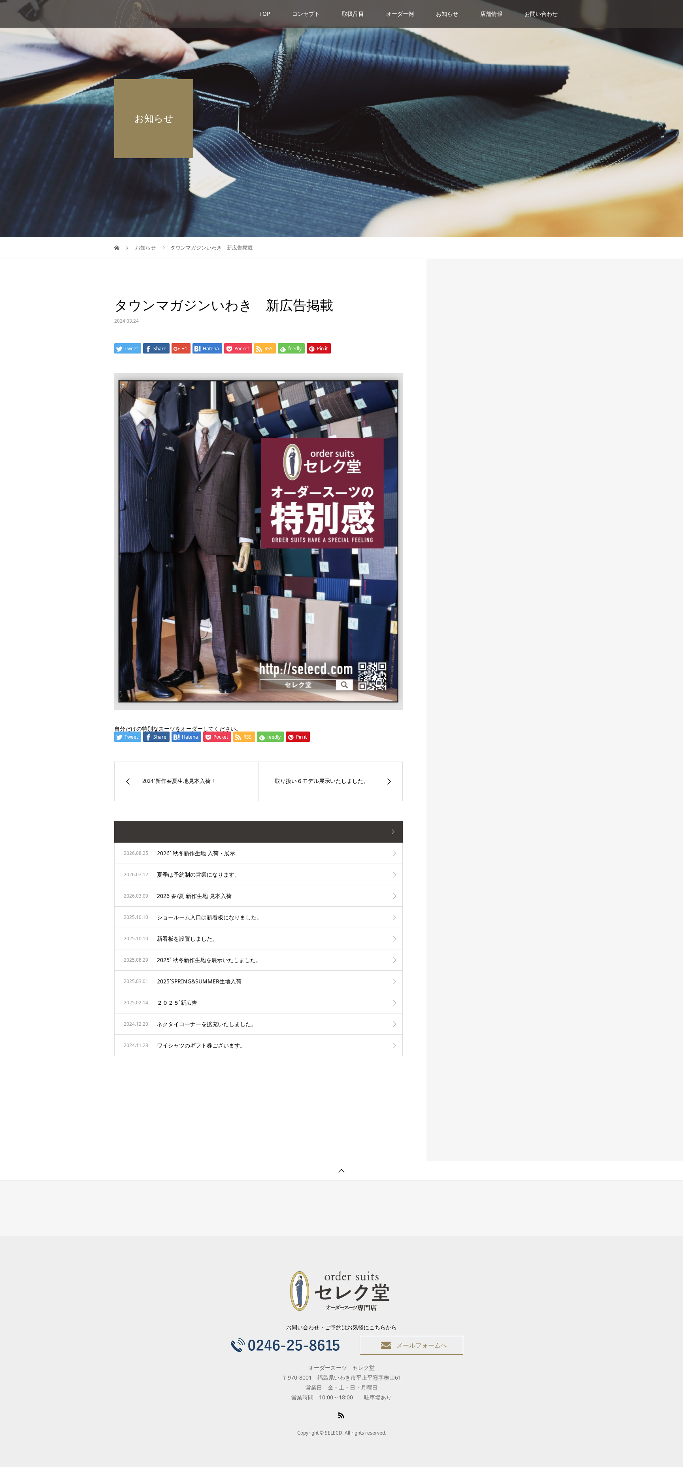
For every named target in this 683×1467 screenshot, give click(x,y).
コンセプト (306, 13)
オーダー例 (400, 13)
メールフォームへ (421, 1345)
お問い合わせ (541, 13)
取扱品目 (353, 13)
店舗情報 (491, 13)
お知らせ (447, 13)
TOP (264, 13)
